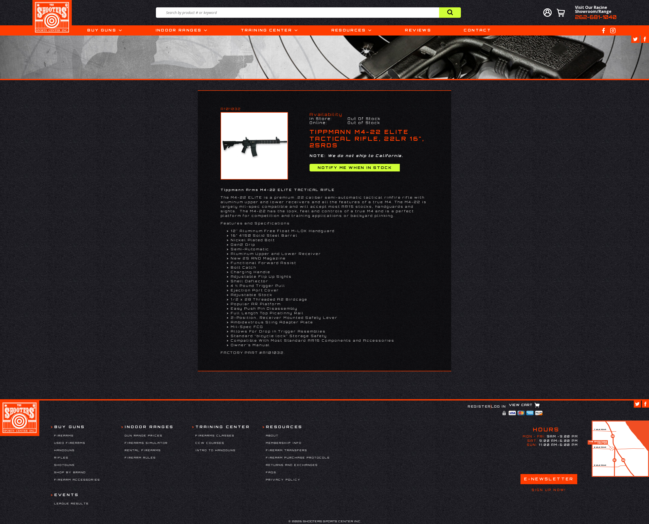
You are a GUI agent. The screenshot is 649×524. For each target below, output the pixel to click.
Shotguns (64, 464)
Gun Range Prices (144, 435)
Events (66, 495)
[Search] (450, 12)
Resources (348, 30)
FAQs (271, 472)
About (272, 435)
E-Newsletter (549, 479)
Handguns (64, 450)
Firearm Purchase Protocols (298, 457)
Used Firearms (69, 442)
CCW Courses (209, 442)
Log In (498, 406)
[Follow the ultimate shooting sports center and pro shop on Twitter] (635, 39)
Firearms (64, 435)
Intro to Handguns (215, 450)
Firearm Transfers (286, 450)
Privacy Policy (283, 479)
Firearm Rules (140, 457)
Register (479, 406)
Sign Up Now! (549, 490)
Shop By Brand (70, 472)
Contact (477, 30)
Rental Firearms (143, 450)
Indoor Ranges (179, 30)
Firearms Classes (215, 435)
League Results (71, 503)
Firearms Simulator (146, 442)
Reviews (418, 30)
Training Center (266, 30)
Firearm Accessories (77, 479)
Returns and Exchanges (292, 464)
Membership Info (284, 442)
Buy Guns (101, 30)
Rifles (61, 457)
